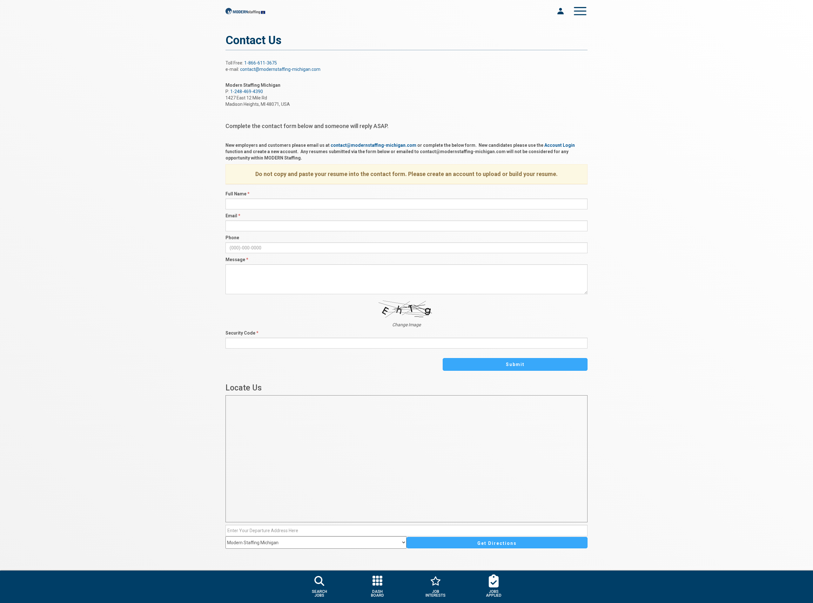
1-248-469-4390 (246, 91)
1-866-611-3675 (260, 62)
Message (236, 259)
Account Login (559, 145)
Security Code (242, 332)
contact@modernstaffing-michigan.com (280, 69)
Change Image (406, 324)
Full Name (237, 193)
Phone (232, 237)
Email (232, 215)
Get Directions (497, 543)
